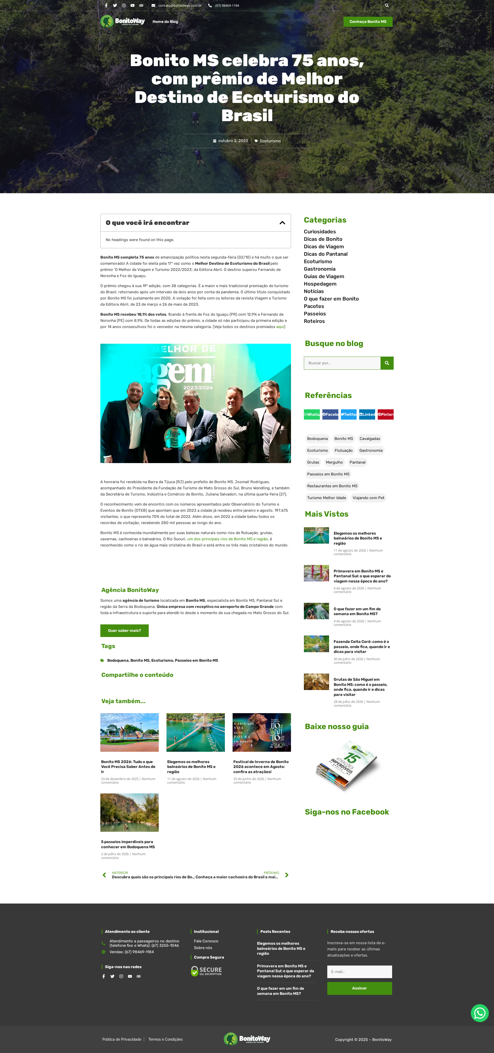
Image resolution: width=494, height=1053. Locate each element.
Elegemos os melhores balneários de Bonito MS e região (191, 766)
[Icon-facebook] (106, 5)
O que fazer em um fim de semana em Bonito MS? (357, 611)
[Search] (387, 363)
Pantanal (358, 462)
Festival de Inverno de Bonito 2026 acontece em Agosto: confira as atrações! (261, 766)
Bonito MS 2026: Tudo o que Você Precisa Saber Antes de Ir (128, 766)
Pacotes (314, 306)
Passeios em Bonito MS (196, 660)
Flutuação (344, 450)
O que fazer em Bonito (331, 299)
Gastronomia (320, 269)
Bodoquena (118, 660)
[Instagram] (124, 5)
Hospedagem (320, 284)
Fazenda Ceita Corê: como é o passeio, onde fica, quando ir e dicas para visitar (362, 646)
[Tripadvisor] (141, 5)
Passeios (315, 314)
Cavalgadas (370, 438)
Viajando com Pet (368, 497)
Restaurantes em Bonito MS (332, 486)
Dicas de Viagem (324, 246)
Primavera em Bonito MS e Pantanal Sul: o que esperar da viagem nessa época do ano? (362, 576)
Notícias (314, 291)
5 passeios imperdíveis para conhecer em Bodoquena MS (128, 844)
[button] (387, 5)
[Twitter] (115, 5)
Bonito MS (139, 660)
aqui (280, 326)
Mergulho (334, 462)
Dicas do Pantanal (326, 254)
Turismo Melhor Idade (326, 497)
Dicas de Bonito (323, 239)
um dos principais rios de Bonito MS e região (227, 539)
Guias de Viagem (324, 276)
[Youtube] (132, 5)
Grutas (313, 462)
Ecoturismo (270, 141)
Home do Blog (165, 21)
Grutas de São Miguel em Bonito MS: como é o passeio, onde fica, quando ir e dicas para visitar (360, 687)
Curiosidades (320, 231)
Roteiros (314, 321)
